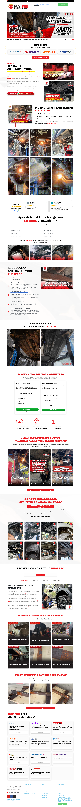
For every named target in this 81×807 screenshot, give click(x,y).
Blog (40, 6)
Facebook (60, 789)
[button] (58, 71)
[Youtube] (8, 796)
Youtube (60, 791)
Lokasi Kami (44, 789)
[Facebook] (11, 796)
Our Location (34, 6)
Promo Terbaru (47, 6)
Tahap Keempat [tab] (56, 580)
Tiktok (59, 793)
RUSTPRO (26, 786)
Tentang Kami (44, 786)
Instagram (60, 786)
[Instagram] (14, 796)
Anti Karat (41, 574)
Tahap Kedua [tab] (35, 580)
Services (42, 4)
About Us (48, 4)
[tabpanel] (40, 597)
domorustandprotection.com (30, 793)
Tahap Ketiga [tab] (45, 580)
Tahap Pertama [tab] (24, 580)
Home (36, 4)
